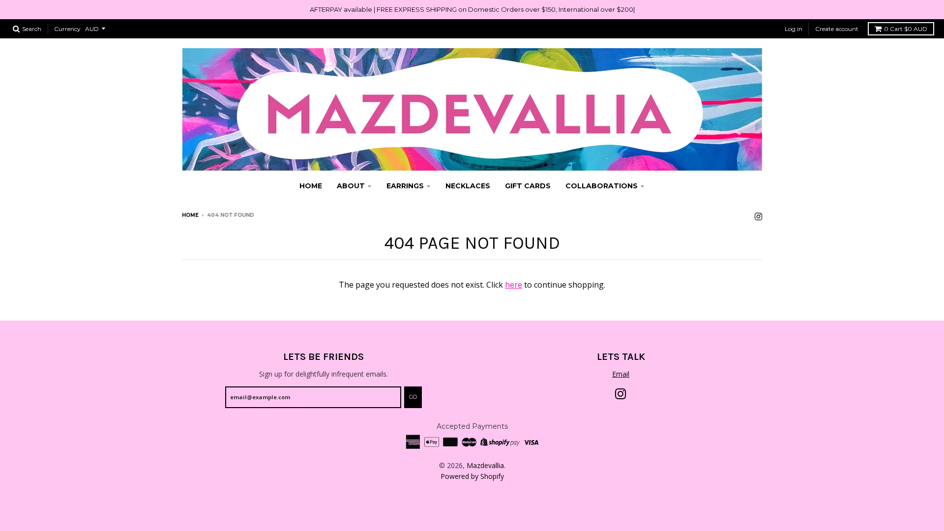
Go (413, 396)
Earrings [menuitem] (405, 185)
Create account (836, 28)
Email (620, 374)
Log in (793, 28)
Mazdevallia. (486, 465)
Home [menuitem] (310, 185)
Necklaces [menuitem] (467, 185)
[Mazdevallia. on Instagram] (758, 216)
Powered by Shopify (472, 476)
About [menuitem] (351, 185)
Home (190, 215)
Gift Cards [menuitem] (528, 185)
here (513, 284)
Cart (905, 28)
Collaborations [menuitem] (601, 185)
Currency (67, 28)
